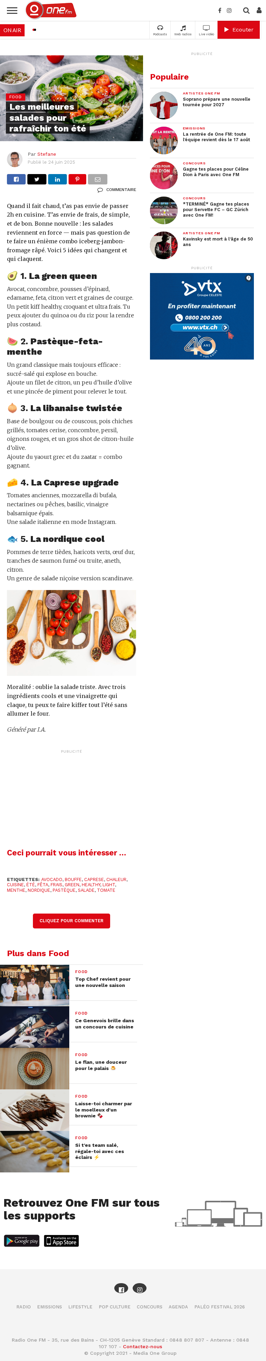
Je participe (133, 686)
